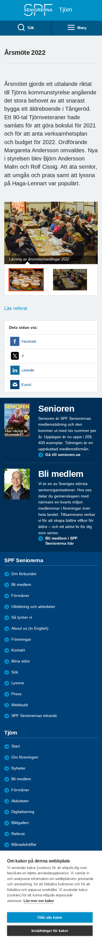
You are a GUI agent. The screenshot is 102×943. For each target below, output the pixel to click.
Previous (11, 238)
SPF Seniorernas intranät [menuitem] (34, 716)
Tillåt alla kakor (49, 918)
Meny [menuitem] (81, 28)
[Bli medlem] (17, 484)
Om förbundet (23, 574)
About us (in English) (29, 628)
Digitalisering (22, 812)
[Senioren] (17, 420)
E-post (26, 384)
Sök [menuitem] (30, 28)
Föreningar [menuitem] (21, 639)
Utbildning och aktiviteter (33, 607)
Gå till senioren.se (62, 455)
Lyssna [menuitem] (17, 683)
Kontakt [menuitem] (18, 650)
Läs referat (15, 308)
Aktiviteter (20, 801)
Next (92, 238)
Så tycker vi (21, 617)
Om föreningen (24, 757)
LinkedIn (28, 370)
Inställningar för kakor (49, 931)
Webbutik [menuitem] (19, 705)
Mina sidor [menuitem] (20, 661)
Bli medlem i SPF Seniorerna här (61, 541)
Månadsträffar (24, 844)
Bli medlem (21, 585)
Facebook (29, 341)
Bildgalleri (20, 823)
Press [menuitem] (16, 694)
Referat (18, 834)
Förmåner (20, 596)
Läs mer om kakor (39, 901)
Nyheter (18, 768)
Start (15, 746)
